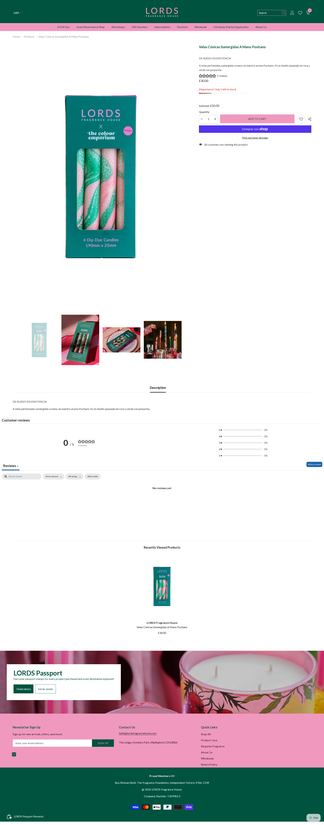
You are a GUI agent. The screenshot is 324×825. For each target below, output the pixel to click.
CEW (206, 782)
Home (16, 36)
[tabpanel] (162, 499)
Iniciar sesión (45, 689)
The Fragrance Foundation (153, 782)
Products (29, 36)
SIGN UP (103, 743)
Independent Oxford (182, 782)
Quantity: (204, 111)
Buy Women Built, (126, 782)
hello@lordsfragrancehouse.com (137, 733)
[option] (101, 176)
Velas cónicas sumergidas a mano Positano (162, 627)
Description (158, 387)
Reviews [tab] (10, 466)
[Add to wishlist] (301, 119)
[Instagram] (14, 754)
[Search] (271, 13)
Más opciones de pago (255, 137)
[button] (243, 430)
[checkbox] (93, 476)
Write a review (314, 464)
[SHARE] (308, 119)
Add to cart (257, 118)
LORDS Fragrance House (162, 622)
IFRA (199, 782)
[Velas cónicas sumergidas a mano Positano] (162, 586)
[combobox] (269, 13)
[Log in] (292, 13)
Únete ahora (23, 689)
